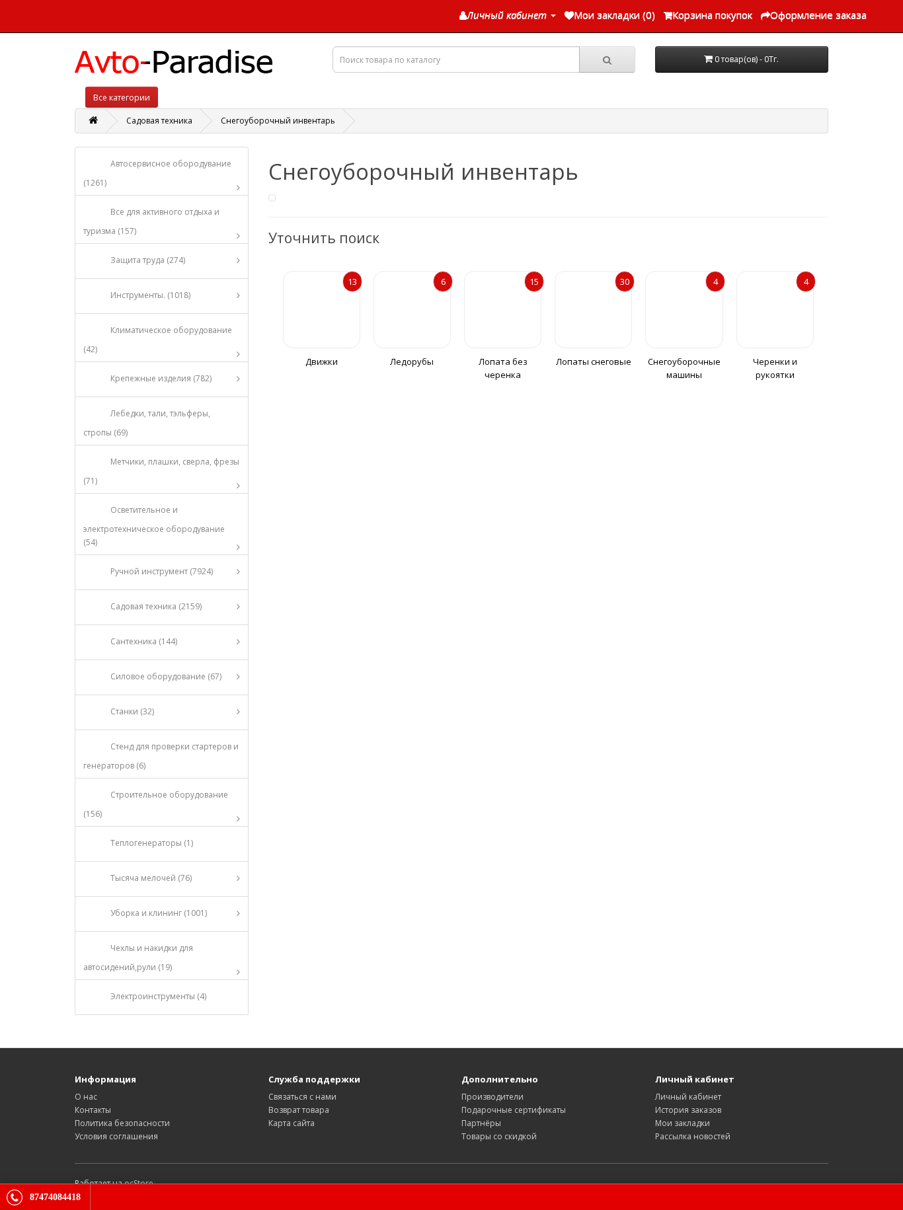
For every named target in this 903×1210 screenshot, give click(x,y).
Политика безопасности (122, 1123)
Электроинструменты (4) (158, 996)
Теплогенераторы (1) (151, 843)
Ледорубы (412, 361)
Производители (492, 1096)
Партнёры (481, 1123)
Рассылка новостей (692, 1136)
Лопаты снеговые (593, 361)
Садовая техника (159, 120)
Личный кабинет (688, 1096)
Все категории (121, 97)
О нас (86, 1096)
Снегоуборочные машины (684, 368)
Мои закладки (682, 1123)
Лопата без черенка (503, 368)
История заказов (688, 1109)
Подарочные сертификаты (513, 1109)
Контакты (93, 1109)
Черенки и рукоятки (775, 368)
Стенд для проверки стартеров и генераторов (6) (161, 756)
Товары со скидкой (499, 1136)
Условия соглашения (116, 1136)
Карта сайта (291, 1123)
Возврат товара (298, 1109)
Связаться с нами (302, 1096)
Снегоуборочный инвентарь (278, 120)
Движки (321, 361)
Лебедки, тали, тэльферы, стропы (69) (146, 423)
